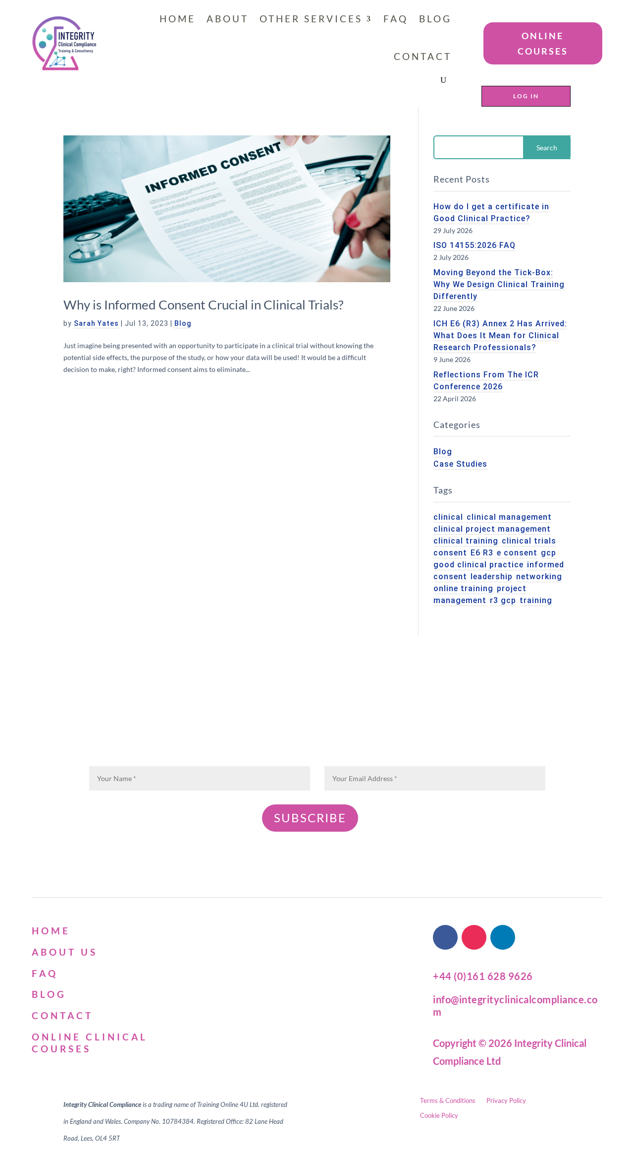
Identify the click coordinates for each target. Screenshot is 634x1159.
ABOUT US (65, 952)
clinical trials (529, 541)
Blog (435, 18)
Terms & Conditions (448, 1100)
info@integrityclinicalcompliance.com (515, 1005)
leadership (492, 576)
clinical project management (492, 529)
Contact (423, 56)
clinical (448, 517)
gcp (548, 552)
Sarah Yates (96, 323)
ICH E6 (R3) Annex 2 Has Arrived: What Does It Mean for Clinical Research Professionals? (500, 335)
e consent (517, 552)
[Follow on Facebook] (445, 937)
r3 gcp (503, 600)
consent (450, 552)
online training (463, 588)
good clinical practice (478, 564)
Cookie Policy (439, 1115)
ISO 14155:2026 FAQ (474, 245)
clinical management (509, 517)
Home (177, 18)
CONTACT (62, 1015)
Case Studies (460, 464)
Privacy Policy (506, 1100)
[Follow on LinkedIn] (502, 937)
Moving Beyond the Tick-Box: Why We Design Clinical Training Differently (499, 284)
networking (539, 576)
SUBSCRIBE (310, 817)
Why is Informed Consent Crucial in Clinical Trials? (203, 304)
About (228, 18)
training (536, 600)
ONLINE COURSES (543, 43)
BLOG (49, 994)
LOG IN (526, 96)
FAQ (395, 18)
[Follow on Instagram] (474, 937)
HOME (51, 930)
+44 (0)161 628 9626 (483, 976)
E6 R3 (482, 552)
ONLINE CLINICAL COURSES (90, 1042)
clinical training (465, 541)
